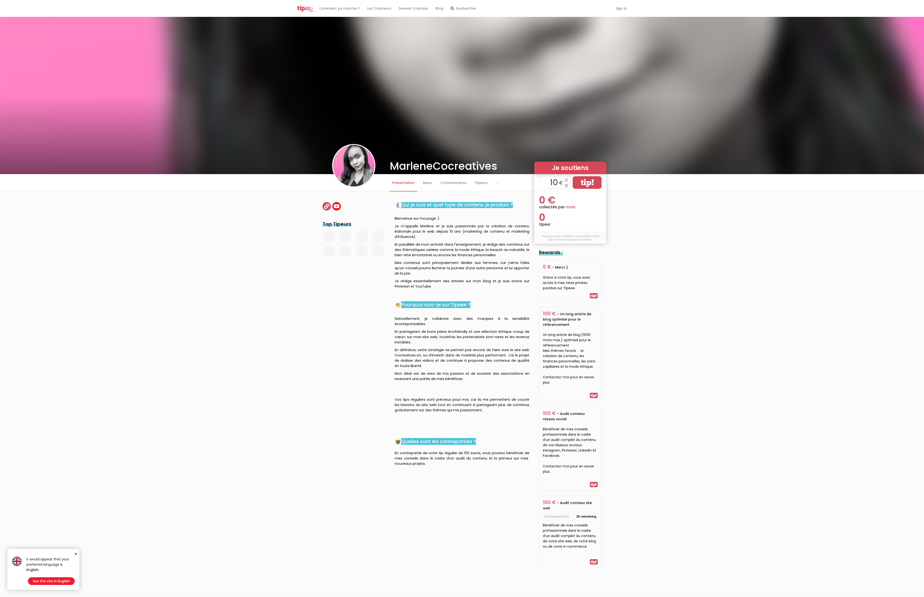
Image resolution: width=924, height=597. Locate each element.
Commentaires (453, 182)
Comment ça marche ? (339, 8)
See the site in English (51, 581)
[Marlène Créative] (336, 206)
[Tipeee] (305, 9)
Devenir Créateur (413, 8)
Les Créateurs (379, 8)
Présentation (403, 182)
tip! (587, 182)
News (427, 182)
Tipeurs (481, 182)
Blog (439, 8)
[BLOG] (326, 206)
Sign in (621, 8)
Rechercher (465, 8)
